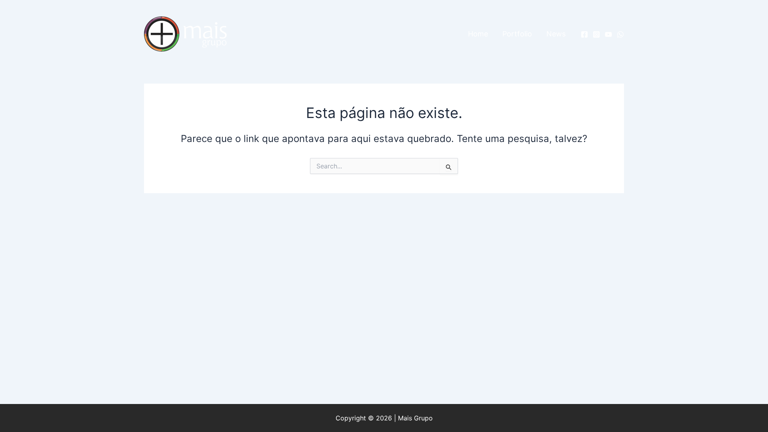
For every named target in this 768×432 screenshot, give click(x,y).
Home (478, 34)
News (556, 34)
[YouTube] (608, 34)
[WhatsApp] (620, 34)
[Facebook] (584, 34)
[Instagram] (596, 34)
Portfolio (517, 34)
